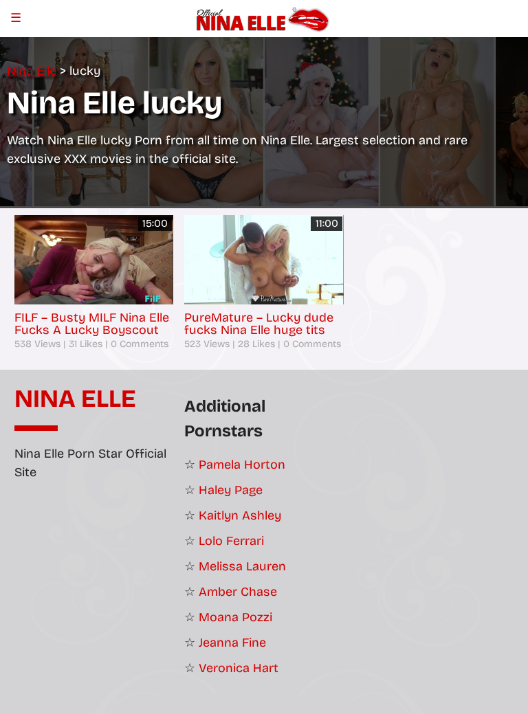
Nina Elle (75, 399)
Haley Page (231, 490)
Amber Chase (238, 591)
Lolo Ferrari (231, 540)
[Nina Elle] (263, 17)
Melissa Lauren (242, 566)
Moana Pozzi (235, 617)
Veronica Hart (238, 668)
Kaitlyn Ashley (240, 515)
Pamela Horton (242, 464)
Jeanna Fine (232, 642)
